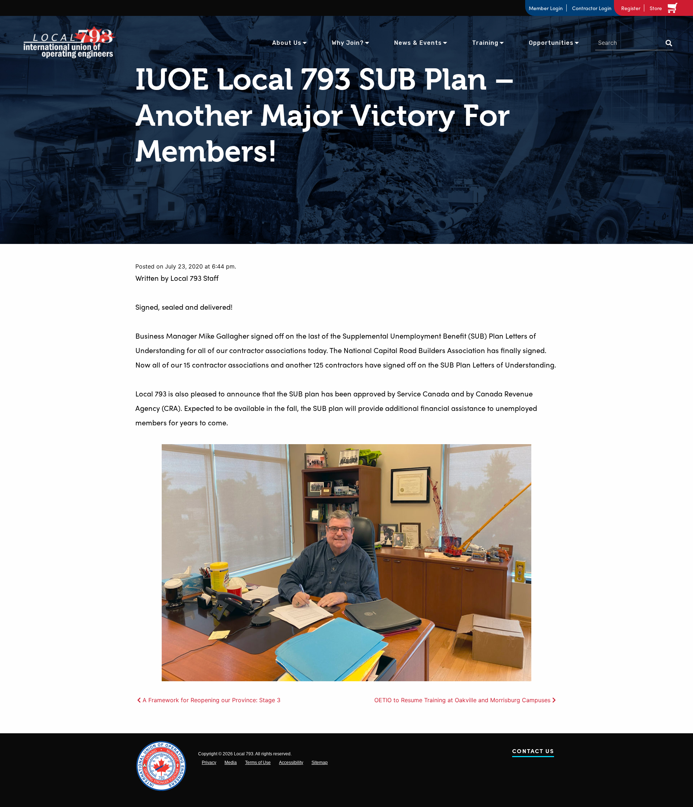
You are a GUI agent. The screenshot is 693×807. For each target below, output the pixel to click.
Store (656, 8)
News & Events (418, 42)
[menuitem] (287, 42)
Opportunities (551, 42)
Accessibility (291, 762)
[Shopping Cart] (673, 8)
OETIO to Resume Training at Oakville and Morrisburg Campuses (462, 700)
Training (485, 42)
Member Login (546, 8)
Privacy (209, 762)
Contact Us (533, 752)
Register (630, 8)
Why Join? (348, 42)
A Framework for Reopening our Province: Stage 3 (211, 700)
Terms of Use (258, 762)
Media (231, 762)
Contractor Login (591, 8)
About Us (286, 42)
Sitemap (319, 762)
